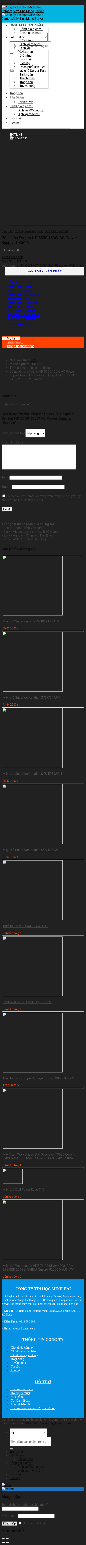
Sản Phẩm (17, 98)
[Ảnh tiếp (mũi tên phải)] (7, 1542)
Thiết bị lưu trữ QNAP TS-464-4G (25, 926)
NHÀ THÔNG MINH (21, 307)
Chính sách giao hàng (24, 1355)
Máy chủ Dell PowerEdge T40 (23, 1189)
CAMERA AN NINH (21, 290)
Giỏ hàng (26, 55)
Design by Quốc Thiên (55, 1423)
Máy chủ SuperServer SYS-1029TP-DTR (31, 621)
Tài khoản (26, 74)
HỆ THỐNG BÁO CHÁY (23, 315)
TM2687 (36, 364)
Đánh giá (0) (15, 342)
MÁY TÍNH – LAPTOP (21, 282)
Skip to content (12, 3)
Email (6, 486)
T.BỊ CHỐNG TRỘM (21, 311)
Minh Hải (31, 1423)
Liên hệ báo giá (20, 1404)
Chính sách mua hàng (29, 34)
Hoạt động (17, 1359)
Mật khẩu (9, 1516)
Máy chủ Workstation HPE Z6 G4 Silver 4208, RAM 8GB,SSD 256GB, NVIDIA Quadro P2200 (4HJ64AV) (38, 1267)
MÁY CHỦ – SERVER (22, 319)
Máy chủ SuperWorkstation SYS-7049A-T (31, 697)
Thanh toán (27, 78)
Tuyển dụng (27, 86)
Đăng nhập (9, 1523)
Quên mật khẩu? (13, 1531)
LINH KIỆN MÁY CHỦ (56, 231)
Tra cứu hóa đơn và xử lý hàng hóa (32, 1408)
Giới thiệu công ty (22, 1347)
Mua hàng (17, 1396)
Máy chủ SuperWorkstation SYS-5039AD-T (32, 774)
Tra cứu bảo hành (21, 1389)
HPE (33, 360)
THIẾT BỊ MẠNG (19, 286)
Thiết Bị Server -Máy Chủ (29, 231)
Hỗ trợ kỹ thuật (20, 1393)
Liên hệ (25, 63)
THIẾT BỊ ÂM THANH (23, 302)
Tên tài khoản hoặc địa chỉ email (25, 1505)
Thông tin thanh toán (20, 346)
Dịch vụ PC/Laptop (25, 50)
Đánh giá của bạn (13, 433)
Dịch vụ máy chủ (31, 44)
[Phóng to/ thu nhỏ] (7, 1538)
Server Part (25, 102)
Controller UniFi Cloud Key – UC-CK (27, 1002)
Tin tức (15, 1366)
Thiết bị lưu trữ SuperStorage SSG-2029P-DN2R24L (39, 1078)
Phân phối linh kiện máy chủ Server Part (32, 69)
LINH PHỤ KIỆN (19, 298)
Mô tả (11, 338)
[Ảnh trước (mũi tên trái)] (3, 1542)
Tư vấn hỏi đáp (20, 1400)
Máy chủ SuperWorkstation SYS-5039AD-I (32, 850)
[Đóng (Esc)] (3, 1538)
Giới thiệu (26, 59)
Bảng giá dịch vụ (31, 29)
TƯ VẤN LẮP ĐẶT (18, 323)
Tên (5, 477)
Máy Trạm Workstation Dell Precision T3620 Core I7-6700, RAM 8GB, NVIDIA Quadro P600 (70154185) (40, 1156)
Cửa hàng (26, 40)
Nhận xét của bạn (14, 442)
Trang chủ (26, 82)
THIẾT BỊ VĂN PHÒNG (23, 294)
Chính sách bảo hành (23, 1351)
